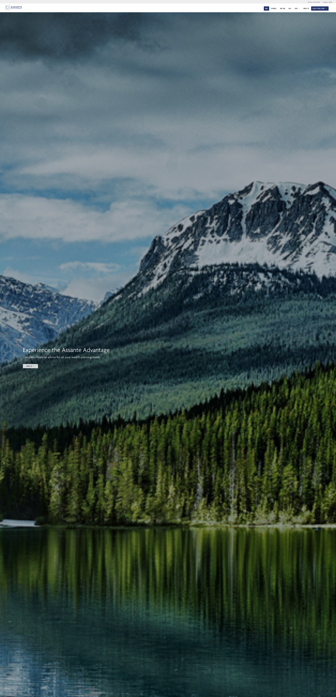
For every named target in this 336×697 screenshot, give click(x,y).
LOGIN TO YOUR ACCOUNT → (319, 8)
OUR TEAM (282, 8)
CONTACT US (306, 8)
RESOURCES (274, 8)
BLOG (290, 8)
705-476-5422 (316, 2)
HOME (266, 8)
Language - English (327, 2)
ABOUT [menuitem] (297, 9)
